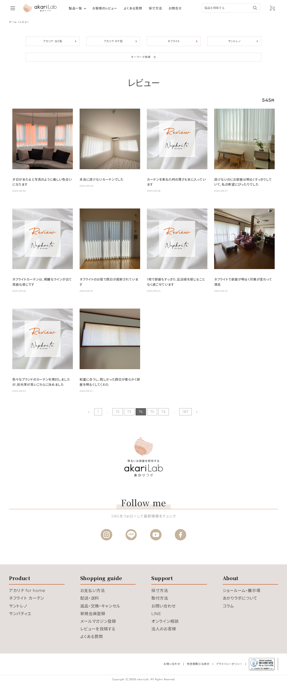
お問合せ (175, 8)
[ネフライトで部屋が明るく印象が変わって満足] (244, 238)
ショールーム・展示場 (242, 590)
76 (163, 412)
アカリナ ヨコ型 (52, 41)
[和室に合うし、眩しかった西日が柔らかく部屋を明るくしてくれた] (110, 339)
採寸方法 (155, 8)
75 (152, 412)
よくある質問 (133, 8)
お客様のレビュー (104, 8)
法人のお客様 (163, 629)
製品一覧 (75, 8)
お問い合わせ (163, 606)
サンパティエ (20, 613)
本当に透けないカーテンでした (102, 180)
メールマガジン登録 (98, 621)
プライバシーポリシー (229, 664)
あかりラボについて (240, 598)
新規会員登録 (92, 613)
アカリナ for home (27, 590)
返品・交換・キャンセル (100, 606)
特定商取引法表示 (198, 664)
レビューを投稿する (97, 629)
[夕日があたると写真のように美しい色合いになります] (42, 139)
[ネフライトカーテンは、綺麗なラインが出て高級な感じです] (42, 238)
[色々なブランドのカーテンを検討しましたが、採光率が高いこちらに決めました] (42, 339)
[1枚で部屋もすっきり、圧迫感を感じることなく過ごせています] (177, 238)
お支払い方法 (92, 590)
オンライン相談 (165, 621)
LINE (156, 613)
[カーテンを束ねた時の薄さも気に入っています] (177, 139)
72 (118, 412)
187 (186, 412)
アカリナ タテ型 (113, 41)
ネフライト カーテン (26, 598)
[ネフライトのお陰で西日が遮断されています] (110, 238)
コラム (228, 606)
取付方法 (159, 598)
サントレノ (234, 41)
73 (129, 412)
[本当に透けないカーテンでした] (110, 139)
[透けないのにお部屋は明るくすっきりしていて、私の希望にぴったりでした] (244, 139)
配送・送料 (89, 598)
